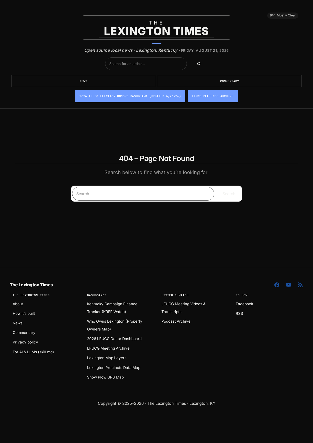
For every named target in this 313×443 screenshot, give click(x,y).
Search (229, 193)
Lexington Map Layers (106, 357)
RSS (239, 313)
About (18, 304)
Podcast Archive (175, 321)
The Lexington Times (31, 284)
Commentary (229, 81)
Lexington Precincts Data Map (113, 367)
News (83, 81)
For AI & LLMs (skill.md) (33, 352)
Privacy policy (25, 342)
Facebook (244, 304)
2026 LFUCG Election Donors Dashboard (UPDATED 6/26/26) (130, 96)
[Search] (198, 63)
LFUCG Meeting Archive (108, 348)
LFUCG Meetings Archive (213, 96)
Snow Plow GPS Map (105, 377)
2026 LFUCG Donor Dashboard (114, 338)
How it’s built (24, 313)
